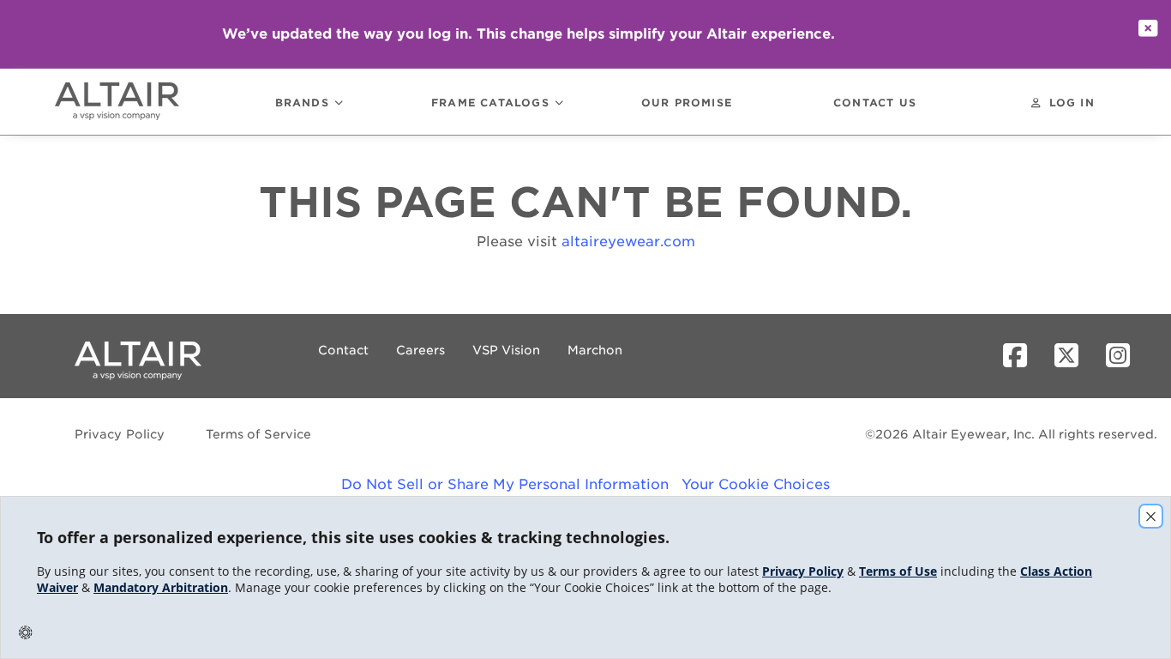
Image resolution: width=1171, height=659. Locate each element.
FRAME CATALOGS (490, 103)
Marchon (594, 350)
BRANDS (302, 103)
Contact (343, 350)
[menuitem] (135, 101)
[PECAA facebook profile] (1022, 356)
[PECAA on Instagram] (1125, 356)
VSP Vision (506, 350)
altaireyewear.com (628, 241)
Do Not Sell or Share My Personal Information (505, 484)
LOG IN (1071, 103)
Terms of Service (258, 434)
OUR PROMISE (686, 103)
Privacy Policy (120, 434)
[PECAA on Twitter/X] (1073, 356)
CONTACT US (874, 103)
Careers (420, 350)
